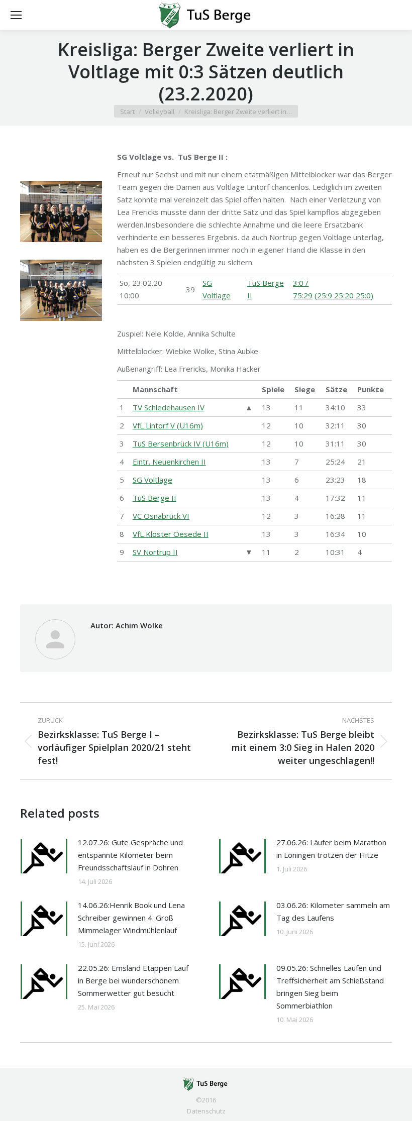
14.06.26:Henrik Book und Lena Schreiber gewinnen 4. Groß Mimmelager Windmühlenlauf (131, 917)
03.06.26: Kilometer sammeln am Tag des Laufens (333, 911)
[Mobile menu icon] (16, 15)
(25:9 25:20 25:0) (344, 295)
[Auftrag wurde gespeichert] (44, 856)
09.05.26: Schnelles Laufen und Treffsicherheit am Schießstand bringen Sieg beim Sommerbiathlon (330, 987)
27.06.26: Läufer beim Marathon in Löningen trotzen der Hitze (331, 848)
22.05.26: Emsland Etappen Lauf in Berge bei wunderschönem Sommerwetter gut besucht (133, 980)
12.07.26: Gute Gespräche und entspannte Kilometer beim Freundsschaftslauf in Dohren (130, 854)
